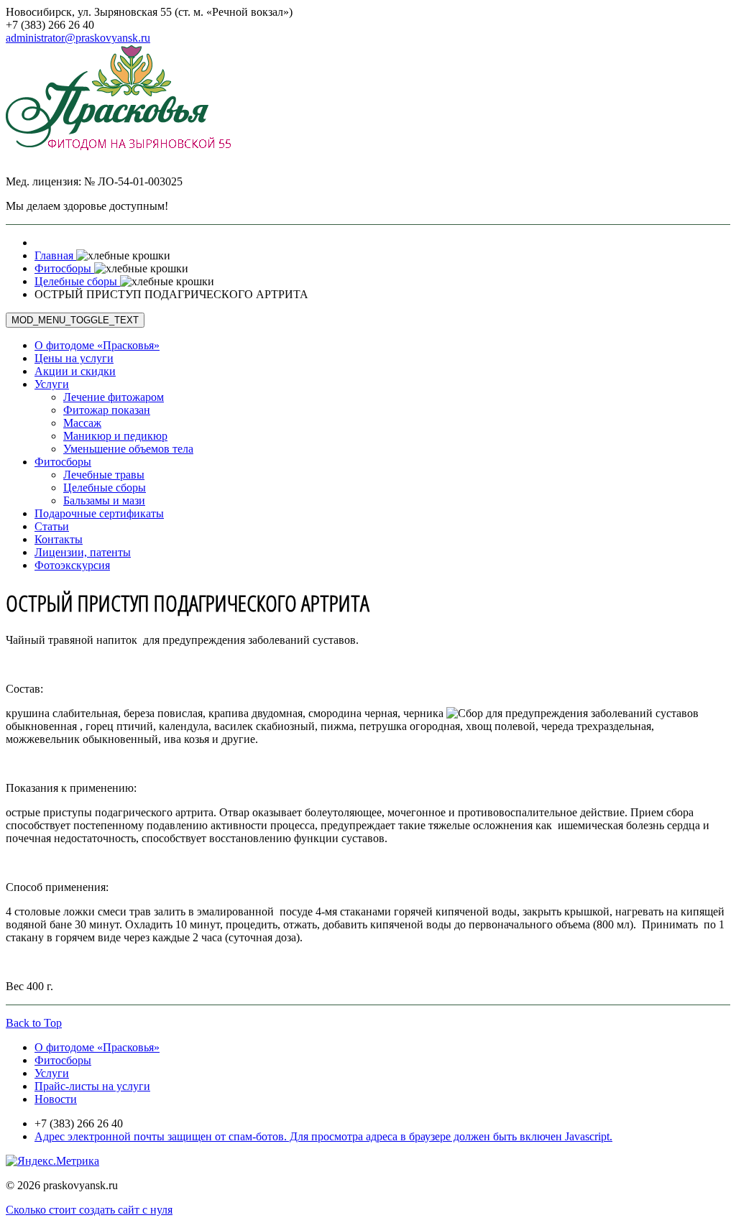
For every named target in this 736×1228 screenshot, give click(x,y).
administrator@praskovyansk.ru (78, 38)
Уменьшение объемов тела (128, 449)
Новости (55, 1099)
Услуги (51, 384)
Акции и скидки (75, 371)
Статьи (51, 526)
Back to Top (34, 1023)
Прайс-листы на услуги (92, 1086)
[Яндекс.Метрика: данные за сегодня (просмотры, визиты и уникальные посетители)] (52, 1161)
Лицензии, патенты (82, 552)
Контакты (58, 539)
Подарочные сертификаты (99, 513)
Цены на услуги (74, 358)
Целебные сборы (104, 487)
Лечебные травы (103, 474)
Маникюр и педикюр (115, 436)
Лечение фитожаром (113, 397)
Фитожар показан (106, 410)
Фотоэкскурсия (72, 565)
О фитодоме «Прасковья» (97, 345)
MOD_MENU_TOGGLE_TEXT (75, 320)
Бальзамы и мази (104, 500)
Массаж (82, 423)
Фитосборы (62, 462)
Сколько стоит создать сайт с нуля (89, 1210)
